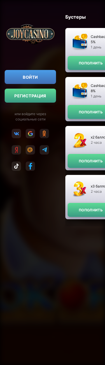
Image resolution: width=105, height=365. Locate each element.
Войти (30, 77)
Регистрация (30, 95)
